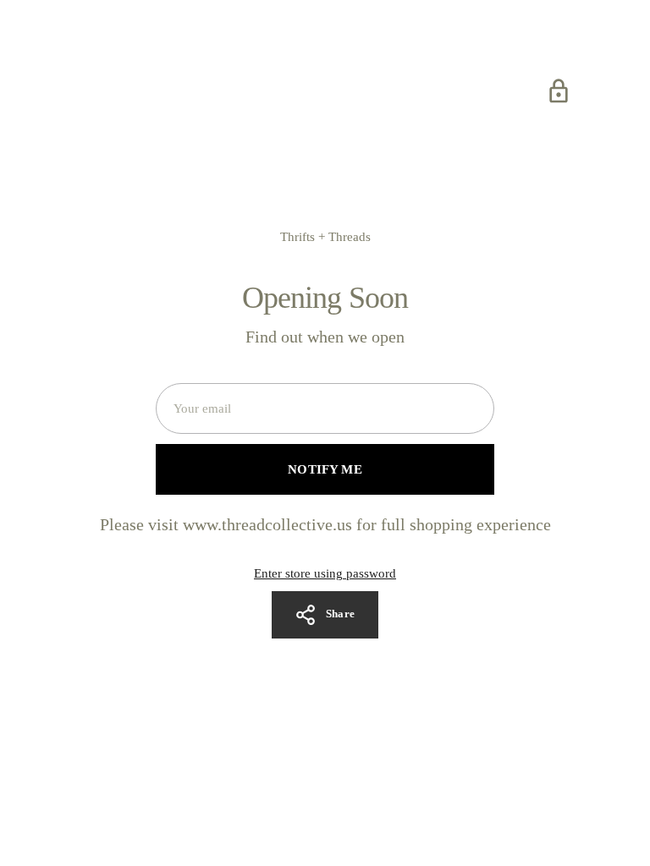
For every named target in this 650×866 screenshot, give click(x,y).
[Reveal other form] (558, 91)
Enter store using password (325, 573)
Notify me (324, 469)
